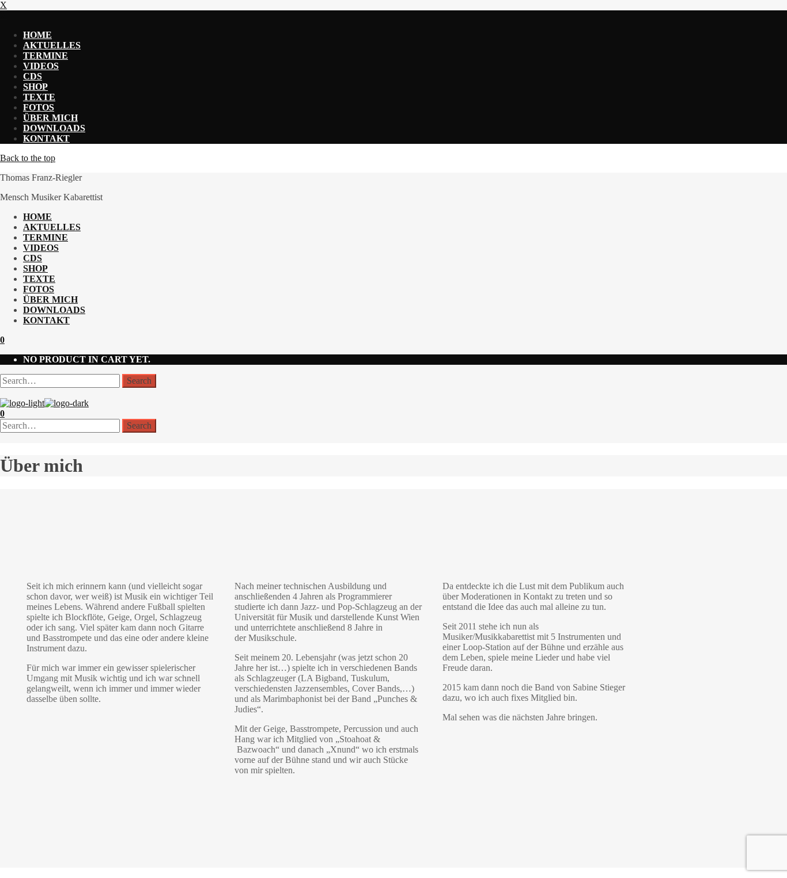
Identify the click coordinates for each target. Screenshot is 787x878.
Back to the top (27, 158)
